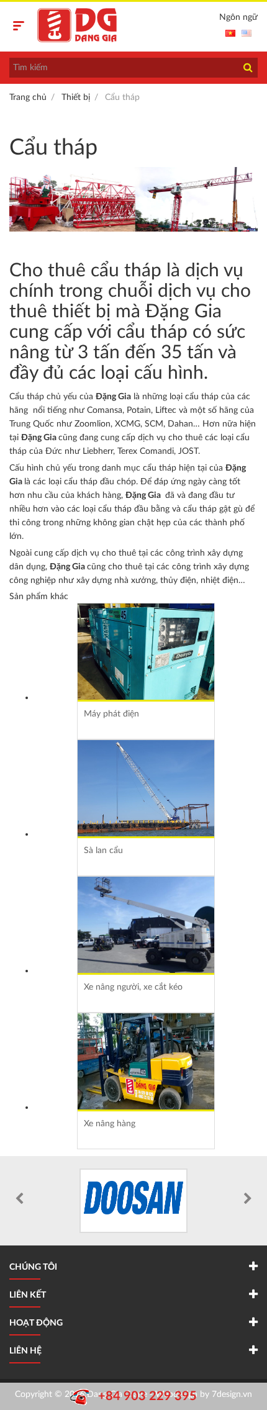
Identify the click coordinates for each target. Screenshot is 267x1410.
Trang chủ (28, 97)
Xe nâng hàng (109, 1123)
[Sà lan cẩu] (146, 788)
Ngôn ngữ (238, 17)
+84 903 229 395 (147, 1396)
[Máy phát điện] (146, 651)
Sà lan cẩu (103, 850)
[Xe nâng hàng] (146, 1061)
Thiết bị (75, 97)
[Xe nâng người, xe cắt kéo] (146, 925)
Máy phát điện (111, 714)
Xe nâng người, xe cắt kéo (133, 987)
